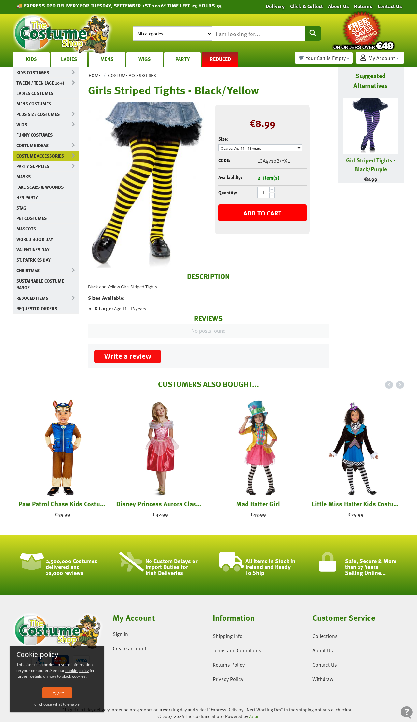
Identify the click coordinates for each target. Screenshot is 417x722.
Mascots (26, 228)
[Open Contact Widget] (406, 712)
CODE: (224, 160)
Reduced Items (32, 298)
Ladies (69, 59)
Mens (107, 59)
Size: (223, 138)
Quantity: (227, 192)
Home (95, 75)
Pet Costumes (31, 218)
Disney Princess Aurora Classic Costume (160, 503)
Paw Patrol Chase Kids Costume (62, 503)
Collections (325, 636)
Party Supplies (32, 166)
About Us (322, 650)
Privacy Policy (228, 679)
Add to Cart (262, 213)
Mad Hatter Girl (257, 503)
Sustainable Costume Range (40, 284)
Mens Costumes (33, 103)
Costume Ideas (32, 145)
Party (182, 59)
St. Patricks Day (33, 260)
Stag (21, 207)
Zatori (254, 716)
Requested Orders (36, 308)
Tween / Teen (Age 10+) (40, 82)
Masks (23, 176)
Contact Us (324, 665)
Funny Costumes (34, 135)
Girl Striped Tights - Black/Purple (370, 164)
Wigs (144, 59)
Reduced (220, 59)
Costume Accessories (40, 155)
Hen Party (27, 197)
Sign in (120, 634)
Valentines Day (33, 249)
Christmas (28, 270)
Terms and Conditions (237, 650)
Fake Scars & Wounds (40, 187)
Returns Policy (229, 665)
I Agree (57, 693)
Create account (129, 648)
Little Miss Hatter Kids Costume (355, 503)
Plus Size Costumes (38, 114)
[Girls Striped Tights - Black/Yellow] (146, 185)
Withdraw (322, 679)
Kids (31, 59)
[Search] (313, 33)
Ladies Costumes (34, 93)
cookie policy (77, 670)
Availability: (230, 177)
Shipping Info (228, 636)
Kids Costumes (32, 72)
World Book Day (34, 239)
